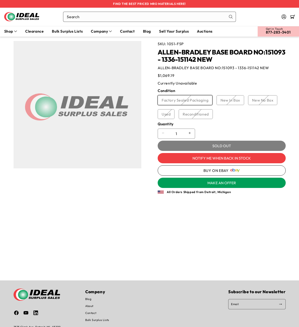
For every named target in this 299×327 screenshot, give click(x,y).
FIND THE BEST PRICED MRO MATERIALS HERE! (149, 4)
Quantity (166, 123)
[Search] (231, 17)
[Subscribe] (280, 304)
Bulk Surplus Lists (97, 320)
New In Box (232, 101)
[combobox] (149, 17)
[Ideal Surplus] (21, 16)
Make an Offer (221, 182)
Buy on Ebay (216, 170)
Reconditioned (198, 115)
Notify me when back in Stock (221, 158)
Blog (88, 299)
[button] (292, 16)
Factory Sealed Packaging (187, 101)
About (89, 306)
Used (168, 115)
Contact (90, 313)
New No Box (264, 101)
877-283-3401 (278, 32)
